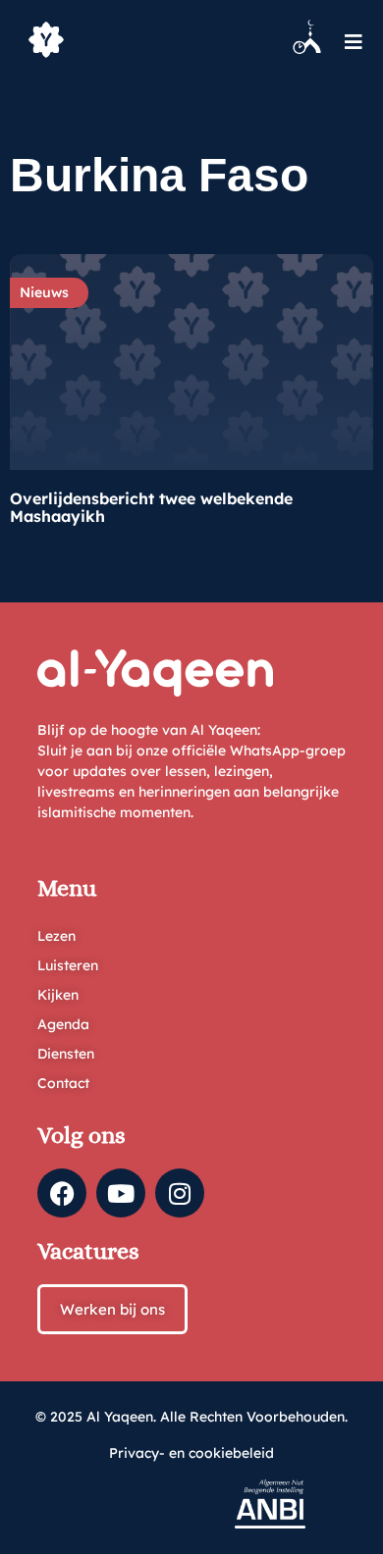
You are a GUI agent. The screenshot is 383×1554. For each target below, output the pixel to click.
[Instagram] (179, 1192)
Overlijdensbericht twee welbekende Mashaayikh (151, 507)
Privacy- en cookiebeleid (191, 1453)
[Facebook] (61, 1192)
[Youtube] (120, 1192)
